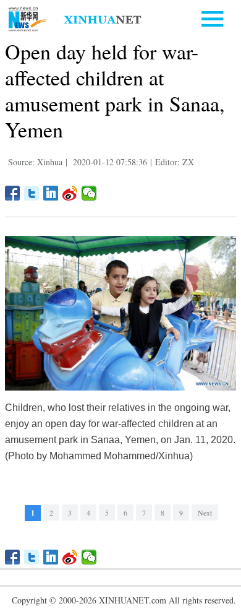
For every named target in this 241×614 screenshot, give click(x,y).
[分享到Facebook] (12, 193)
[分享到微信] (89, 193)
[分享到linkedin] (51, 193)
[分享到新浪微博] (70, 193)
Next (205, 512)
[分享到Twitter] (32, 193)
